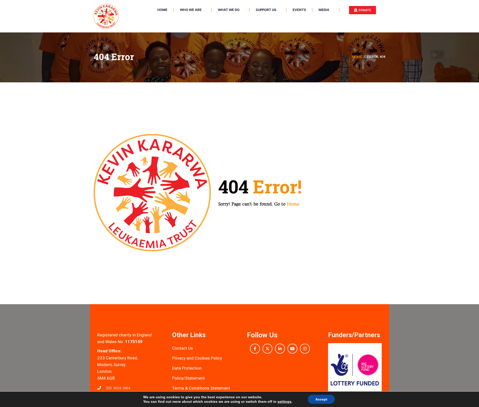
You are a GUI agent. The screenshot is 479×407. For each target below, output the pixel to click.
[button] (333, 370)
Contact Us (182, 348)
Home (357, 57)
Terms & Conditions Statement (201, 388)
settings (284, 402)
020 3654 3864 (117, 388)
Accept (321, 399)
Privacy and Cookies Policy (197, 358)
